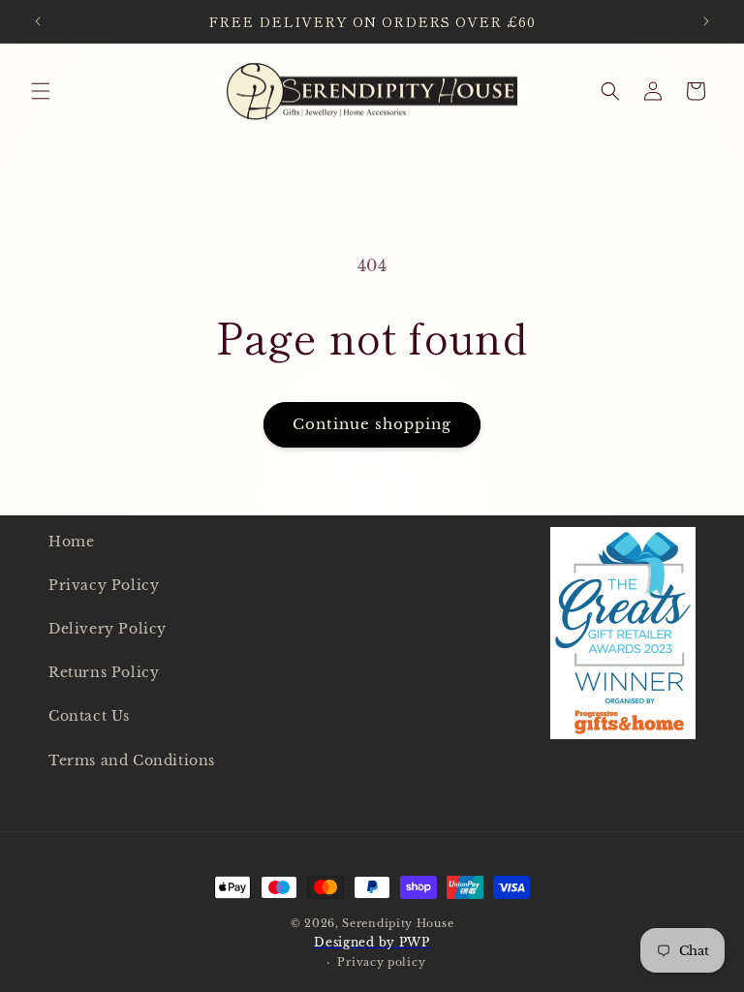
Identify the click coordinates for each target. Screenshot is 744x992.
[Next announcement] (706, 21)
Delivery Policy (107, 628)
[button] (40, 91)
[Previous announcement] (37, 21)
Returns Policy (103, 672)
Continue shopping (372, 424)
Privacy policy (381, 962)
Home (71, 541)
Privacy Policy (103, 585)
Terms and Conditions (131, 760)
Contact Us (89, 716)
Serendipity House (397, 923)
